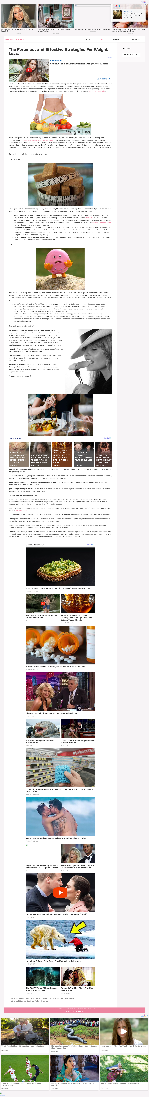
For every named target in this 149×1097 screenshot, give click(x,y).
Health (87, 39)
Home (55, 1009)
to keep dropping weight (101, 223)
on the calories (21, 511)
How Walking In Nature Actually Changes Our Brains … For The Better (43, 998)
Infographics (135, 39)
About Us (62, 1009)
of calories (89, 218)
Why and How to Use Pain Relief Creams (29, 1001)
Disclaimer (91, 1009)
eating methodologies (97, 91)
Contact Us (71, 1009)
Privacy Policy (81, 1009)
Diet (101, 39)
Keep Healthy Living (14, 39)
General (116, 39)
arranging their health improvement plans (36, 140)
